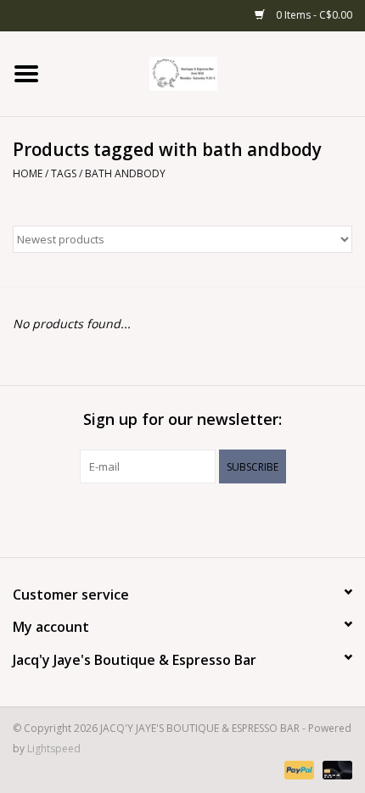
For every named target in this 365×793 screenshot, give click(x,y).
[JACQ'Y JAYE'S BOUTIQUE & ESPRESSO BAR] (208, 72)
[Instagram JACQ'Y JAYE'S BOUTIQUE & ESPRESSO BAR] (197, 518)
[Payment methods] (297, 769)
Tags (63, 173)
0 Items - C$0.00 (312, 15)
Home (27, 173)
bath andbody (125, 173)
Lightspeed (54, 748)
